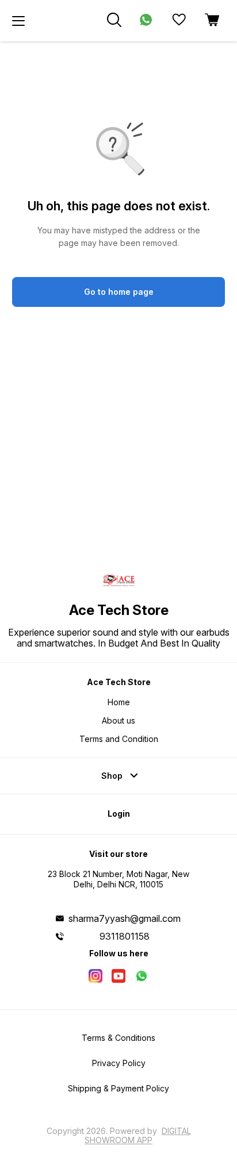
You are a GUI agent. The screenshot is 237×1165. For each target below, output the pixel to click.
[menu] (18, 20)
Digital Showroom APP (138, 1135)
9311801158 (125, 936)
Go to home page (119, 292)
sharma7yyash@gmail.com (124, 918)
